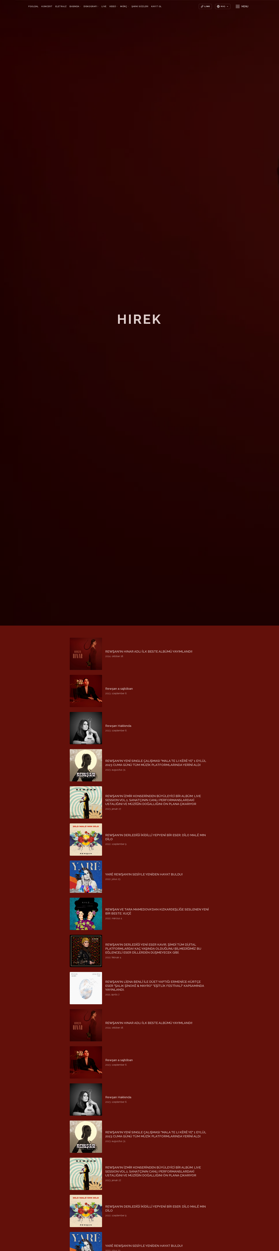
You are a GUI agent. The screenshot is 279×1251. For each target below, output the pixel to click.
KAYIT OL (156, 6)
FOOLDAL (33, 6)
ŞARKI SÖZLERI (140, 6)
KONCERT (46, 6)
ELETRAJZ (61, 6)
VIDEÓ (113, 6)
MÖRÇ (124, 6)
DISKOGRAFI (91, 6)
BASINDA (75, 6)
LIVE (104, 6)
